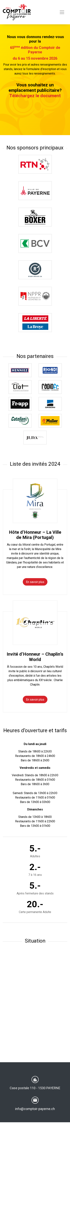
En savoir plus (35, 582)
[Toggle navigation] (62, 12)
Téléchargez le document (35, 95)
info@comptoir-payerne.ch (35, 1109)
